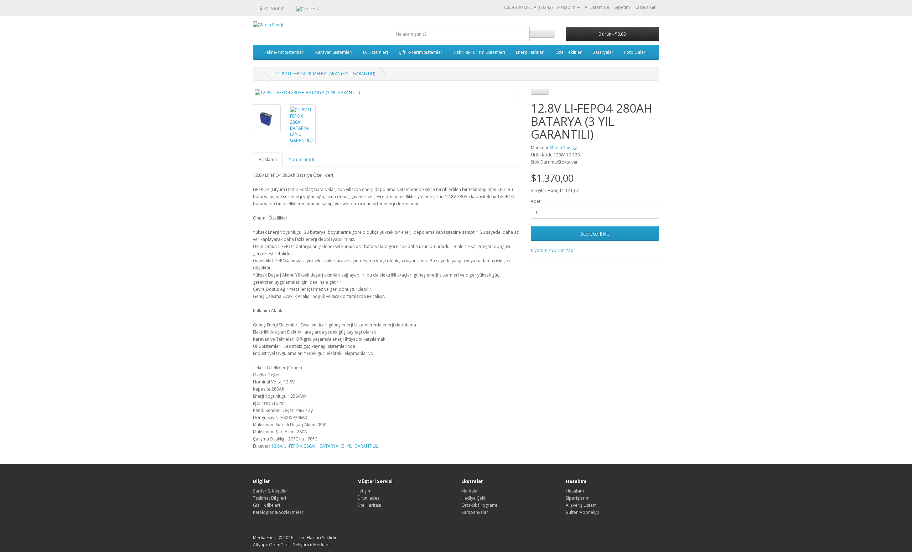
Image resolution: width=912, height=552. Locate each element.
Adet (535, 201)
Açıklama (268, 159)
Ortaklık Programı (479, 505)
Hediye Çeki (473, 498)
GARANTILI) (365, 446)
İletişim (364, 491)
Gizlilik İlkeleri (266, 505)
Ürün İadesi (368, 498)
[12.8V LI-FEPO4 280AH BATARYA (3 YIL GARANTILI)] (386, 92)
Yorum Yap (562, 250)
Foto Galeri (635, 52)
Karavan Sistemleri (333, 52)
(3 (342, 446)
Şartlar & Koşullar (270, 491)
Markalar (470, 491)
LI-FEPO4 (293, 446)
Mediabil (322, 545)
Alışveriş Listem (581, 505)
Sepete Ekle (595, 233)
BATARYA (329, 446)
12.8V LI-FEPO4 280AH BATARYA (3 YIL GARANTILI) (325, 74)
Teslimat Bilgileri (269, 498)
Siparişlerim (578, 498)
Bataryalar (602, 52)
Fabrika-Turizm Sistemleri (479, 52)
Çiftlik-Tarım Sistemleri (421, 52)
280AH (310, 446)
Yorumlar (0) (301, 159)
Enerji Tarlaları (530, 52)
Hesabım (575, 491)
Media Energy (563, 148)
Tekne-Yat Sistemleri (284, 52)
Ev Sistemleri (375, 52)
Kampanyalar (474, 512)
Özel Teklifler (568, 52)
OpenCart (279, 545)
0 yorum (539, 250)
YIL (349, 446)
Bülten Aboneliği (582, 512)
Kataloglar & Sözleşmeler (278, 512)
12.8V (276, 446)
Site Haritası (369, 505)
